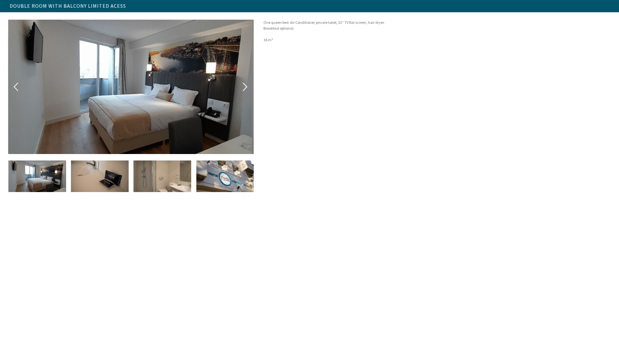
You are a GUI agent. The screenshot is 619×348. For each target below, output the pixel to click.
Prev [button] (16, 87)
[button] (37, 176)
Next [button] (245, 87)
